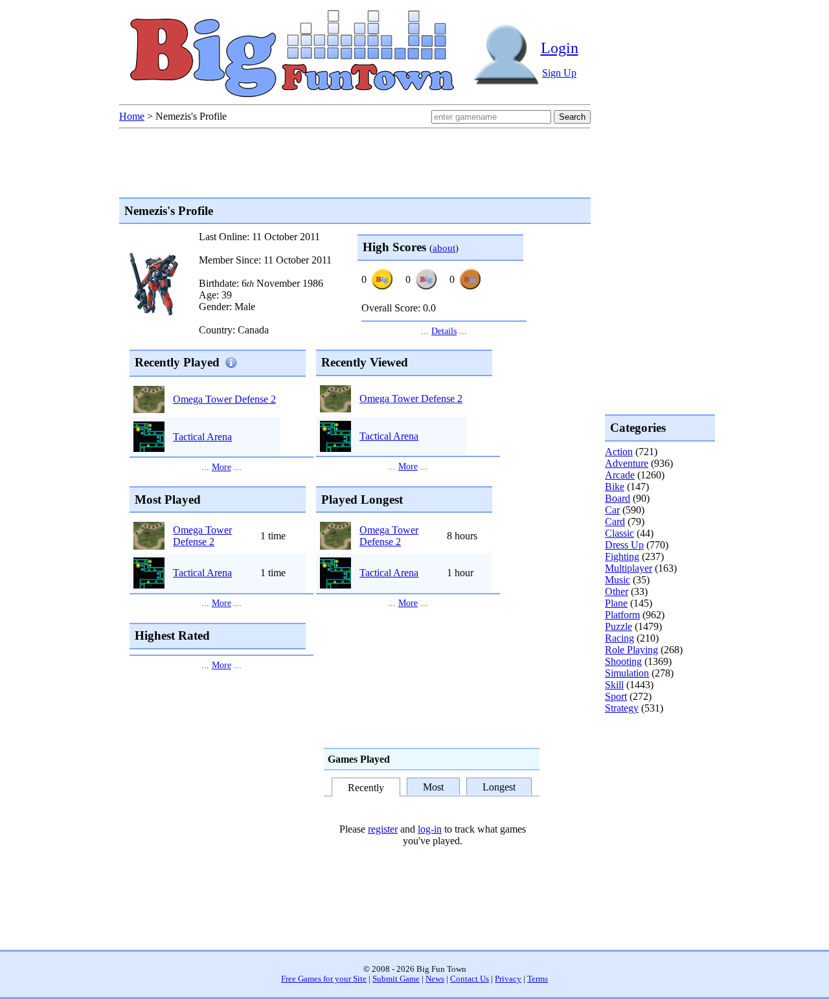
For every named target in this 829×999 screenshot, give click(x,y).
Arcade (620, 474)
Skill (614, 684)
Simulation (627, 673)
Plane (616, 603)
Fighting (622, 556)
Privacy (508, 978)
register (383, 829)
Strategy (622, 707)
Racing (619, 638)
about (444, 247)
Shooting (623, 661)
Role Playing (631, 649)
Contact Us (469, 978)
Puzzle (618, 626)
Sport (616, 696)
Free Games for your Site (324, 978)
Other (616, 591)
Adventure (626, 463)
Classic (619, 533)
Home (131, 116)
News (435, 978)
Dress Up (624, 544)
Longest (499, 786)
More (221, 467)
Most (433, 786)
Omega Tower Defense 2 (224, 399)
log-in (430, 829)
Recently (366, 787)
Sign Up (559, 72)
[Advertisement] (657, 766)
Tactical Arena (202, 436)
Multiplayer (628, 568)
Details (444, 331)
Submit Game (396, 978)
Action (619, 451)
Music (617, 579)
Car (612, 509)
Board (617, 498)
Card (615, 521)
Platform (622, 614)
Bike (614, 486)
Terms (537, 978)
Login (559, 47)
